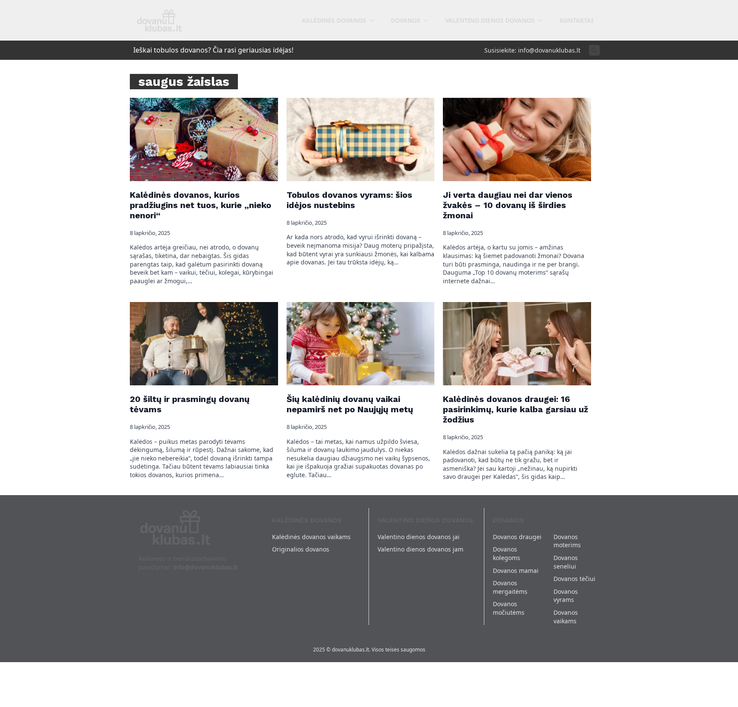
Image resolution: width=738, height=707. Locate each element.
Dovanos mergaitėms (510, 587)
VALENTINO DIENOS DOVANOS (490, 20)
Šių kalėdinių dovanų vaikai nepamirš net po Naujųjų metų (350, 404)
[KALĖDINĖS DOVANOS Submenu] (374, 20)
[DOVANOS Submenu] (428, 20)
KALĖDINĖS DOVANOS (334, 20)
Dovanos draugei (517, 537)
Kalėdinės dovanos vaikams (311, 537)
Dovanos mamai (516, 570)
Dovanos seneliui (566, 562)
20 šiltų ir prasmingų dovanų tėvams (189, 404)
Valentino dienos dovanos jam (420, 549)
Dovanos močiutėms (508, 608)
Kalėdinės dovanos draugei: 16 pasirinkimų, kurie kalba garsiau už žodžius (515, 409)
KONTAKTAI (576, 20)
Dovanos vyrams (566, 595)
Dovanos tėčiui (574, 579)
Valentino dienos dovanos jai (419, 537)
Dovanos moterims (567, 541)
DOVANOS (405, 20)
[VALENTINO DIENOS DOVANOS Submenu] (543, 20)
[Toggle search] (594, 50)
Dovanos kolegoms (506, 553)
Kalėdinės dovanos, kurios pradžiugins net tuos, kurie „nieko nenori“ (200, 205)
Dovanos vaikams (566, 616)
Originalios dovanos (300, 549)
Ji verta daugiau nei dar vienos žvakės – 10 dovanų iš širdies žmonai (507, 205)
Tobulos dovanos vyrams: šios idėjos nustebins (349, 200)
